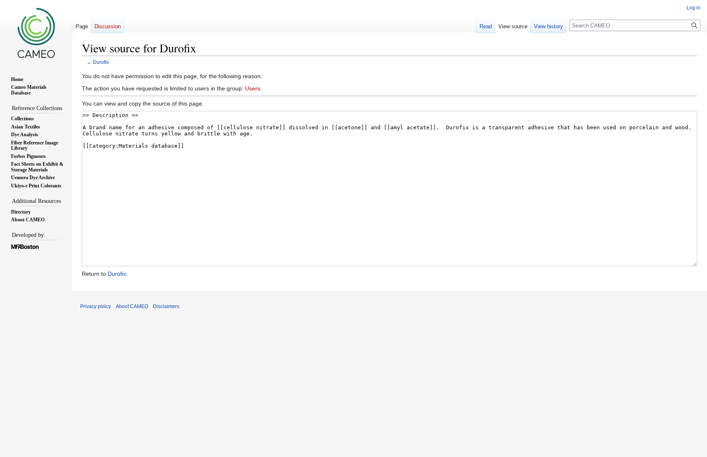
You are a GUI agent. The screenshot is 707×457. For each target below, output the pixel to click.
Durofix (101, 62)
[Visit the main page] (36, 32)
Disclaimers (166, 306)
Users (252, 88)
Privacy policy (95, 306)
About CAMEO (132, 306)
